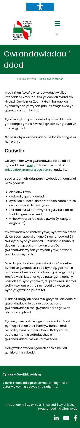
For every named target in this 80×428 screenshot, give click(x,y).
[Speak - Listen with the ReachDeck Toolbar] (40, 7)
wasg (30, 165)
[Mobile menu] (57, 25)
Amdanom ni (15, 405)
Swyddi (51, 405)
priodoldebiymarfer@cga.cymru (28, 170)
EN (57, 34)
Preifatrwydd (67, 408)
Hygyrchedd (47, 408)
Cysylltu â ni (35, 405)
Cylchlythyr (67, 405)
